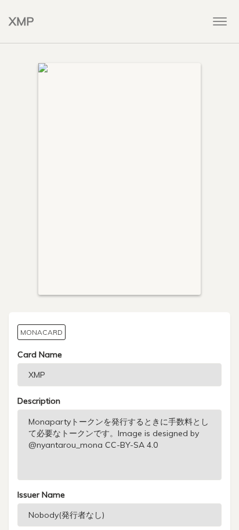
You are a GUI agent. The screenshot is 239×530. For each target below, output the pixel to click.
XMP (21, 21)
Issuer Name (41, 494)
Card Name (39, 354)
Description (38, 401)
